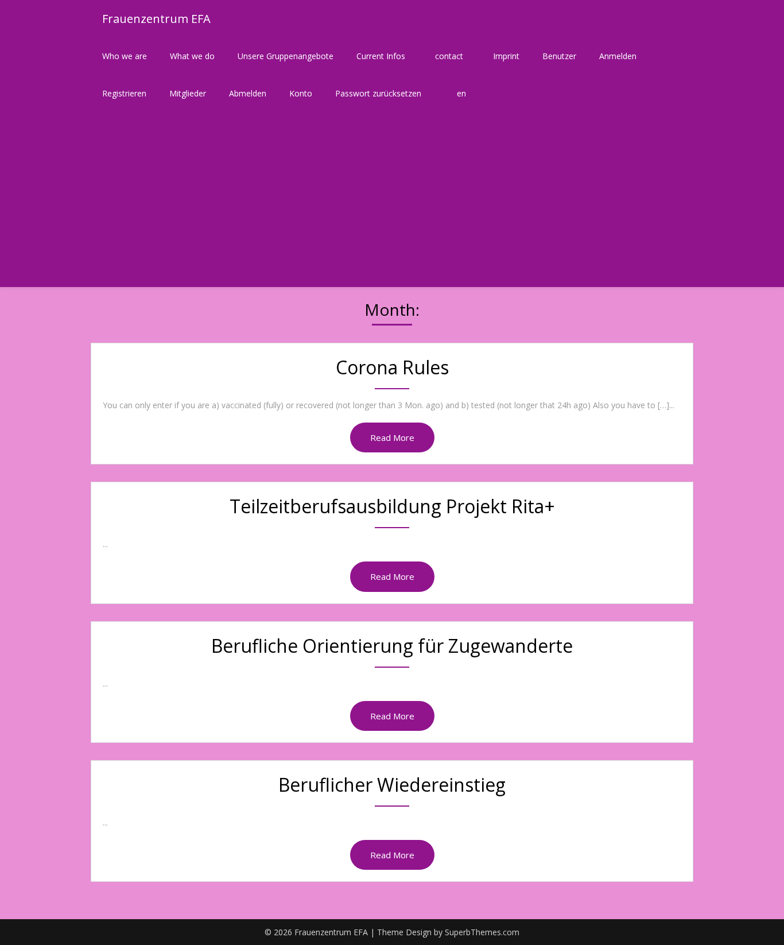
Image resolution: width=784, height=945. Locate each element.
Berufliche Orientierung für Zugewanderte (392, 645)
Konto (300, 93)
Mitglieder (187, 93)
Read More (392, 437)
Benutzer (559, 56)
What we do (192, 56)
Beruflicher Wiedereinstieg (392, 784)
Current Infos (380, 56)
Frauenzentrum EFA (156, 18)
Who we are (124, 56)
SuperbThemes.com (482, 932)
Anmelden (617, 56)
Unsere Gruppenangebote (285, 56)
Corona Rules (392, 367)
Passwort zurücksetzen (378, 93)
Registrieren (124, 93)
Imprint (506, 56)
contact (449, 56)
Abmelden (247, 93)
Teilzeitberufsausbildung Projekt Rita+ (392, 506)
